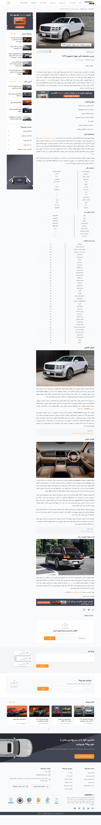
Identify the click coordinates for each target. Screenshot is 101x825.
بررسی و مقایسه (83, 9)
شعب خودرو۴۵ (68, 782)
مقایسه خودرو (43, 3)
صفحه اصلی (91, 9)
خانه (80, 3)
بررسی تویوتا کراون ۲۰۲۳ (87, 531)
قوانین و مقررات (68, 789)
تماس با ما (69, 776)
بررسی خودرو (52, 3)
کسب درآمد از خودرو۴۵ (19, 786)
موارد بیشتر (13, 34)
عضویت (50, 638)
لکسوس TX (52, 138)
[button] (49, 729)
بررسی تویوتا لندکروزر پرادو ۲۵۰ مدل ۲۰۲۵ (83, 433)
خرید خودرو (70, 583)
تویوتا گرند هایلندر (43, 138)
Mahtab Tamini (90, 60)
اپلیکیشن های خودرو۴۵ (39, 786)
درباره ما (70, 773)
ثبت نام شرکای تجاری (89, 786)
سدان (46, 80)
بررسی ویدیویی (62, 3)
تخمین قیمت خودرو (89, 779)
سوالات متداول (68, 779)
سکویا (82, 409)
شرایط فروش (33, 3)
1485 (46, 772)
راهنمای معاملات (23, 3)
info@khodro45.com (41, 775)
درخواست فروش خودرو (85, 756)
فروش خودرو (91, 773)
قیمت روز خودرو (90, 776)
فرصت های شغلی (68, 786)
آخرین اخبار (73, 3)
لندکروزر (92, 409)
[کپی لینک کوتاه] (93, 609)
